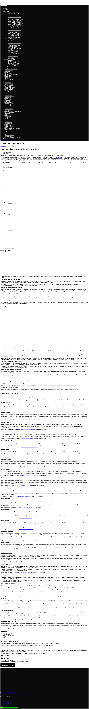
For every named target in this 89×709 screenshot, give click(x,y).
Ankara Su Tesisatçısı (36, 693)
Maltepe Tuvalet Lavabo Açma (14, 13)
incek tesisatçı (8, 116)
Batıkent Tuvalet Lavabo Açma (14, 22)
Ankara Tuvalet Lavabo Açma (11, 12)
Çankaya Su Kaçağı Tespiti (13, 44)
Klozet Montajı (8, 86)
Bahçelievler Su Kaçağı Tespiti (14, 48)
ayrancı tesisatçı (8, 93)
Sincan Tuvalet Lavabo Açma (14, 18)
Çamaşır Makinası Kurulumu (11, 69)
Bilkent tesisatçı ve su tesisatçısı (26, 507)
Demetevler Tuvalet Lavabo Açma (15, 32)
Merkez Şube (11, 693)
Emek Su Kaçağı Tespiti (13, 56)
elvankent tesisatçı (9, 109)
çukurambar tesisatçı (9, 103)
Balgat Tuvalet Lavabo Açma (14, 36)
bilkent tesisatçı (8, 100)
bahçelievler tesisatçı (9, 96)
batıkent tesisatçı (8, 98)
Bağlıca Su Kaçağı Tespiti (13, 49)
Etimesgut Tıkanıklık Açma (13, 61)
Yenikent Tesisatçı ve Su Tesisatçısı (13, 137)
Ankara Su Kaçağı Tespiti (10, 38)
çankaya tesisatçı (9, 101)
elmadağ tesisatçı (9, 108)
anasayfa (5, 8)
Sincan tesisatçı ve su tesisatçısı (26, 485)
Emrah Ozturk (13, 696)
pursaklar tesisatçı (9, 126)
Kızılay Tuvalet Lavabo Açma (14, 37)
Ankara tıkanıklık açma (54, 587)
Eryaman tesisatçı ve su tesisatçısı (27, 409)
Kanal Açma (8, 72)
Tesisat (55, 693)
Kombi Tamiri (8, 75)
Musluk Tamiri (8, 77)
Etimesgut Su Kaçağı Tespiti (14, 41)
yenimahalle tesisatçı (9, 134)
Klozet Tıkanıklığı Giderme (11, 74)
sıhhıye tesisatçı (8, 130)
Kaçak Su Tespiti (11, 58)
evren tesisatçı (8, 114)
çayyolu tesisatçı (8, 102)
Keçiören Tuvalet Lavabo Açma (14, 15)
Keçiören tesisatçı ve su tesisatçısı (27, 429)
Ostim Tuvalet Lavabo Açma (14, 26)
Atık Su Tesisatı (8, 66)
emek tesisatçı (8, 110)
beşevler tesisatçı (9, 99)
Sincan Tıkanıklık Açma (13, 62)
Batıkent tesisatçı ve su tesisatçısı (27, 419)
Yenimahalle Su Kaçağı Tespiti (14, 43)
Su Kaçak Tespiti (9, 83)
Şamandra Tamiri (9, 79)
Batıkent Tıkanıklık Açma (13, 64)
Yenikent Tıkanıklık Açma (13, 65)
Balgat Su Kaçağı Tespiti (13, 50)
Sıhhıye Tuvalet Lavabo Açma (14, 31)
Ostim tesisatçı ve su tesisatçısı (25, 518)
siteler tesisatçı (8, 129)
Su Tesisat (51, 693)
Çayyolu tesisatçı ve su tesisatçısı (27, 475)
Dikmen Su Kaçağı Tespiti (13, 54)
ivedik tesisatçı (8, 117)
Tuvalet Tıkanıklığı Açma (10, 85)
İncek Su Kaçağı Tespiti (13, 57)
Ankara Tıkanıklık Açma (10, 59)
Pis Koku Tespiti (8, 78)
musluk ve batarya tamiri (46, 589)
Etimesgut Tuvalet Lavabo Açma (15, 24)
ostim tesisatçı (8, 125)
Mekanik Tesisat (8, 76)
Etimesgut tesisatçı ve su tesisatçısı (27, 466)
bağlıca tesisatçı (8, 95)
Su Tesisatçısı (65, 693)
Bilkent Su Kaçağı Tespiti (13, 52)
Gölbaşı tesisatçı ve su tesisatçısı (26, 529)
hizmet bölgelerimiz (7, 91)
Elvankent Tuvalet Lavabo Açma (15, 21)
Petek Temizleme (9, 89)
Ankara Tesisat (45, 693)
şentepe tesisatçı (9, 127)
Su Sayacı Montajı (9, 84)
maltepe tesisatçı (9, 123)
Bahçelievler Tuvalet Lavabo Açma (15, 19)
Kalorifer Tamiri (8, 71)
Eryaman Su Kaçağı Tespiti (13, 39)
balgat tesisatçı (8, 97)
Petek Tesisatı (8, 90)
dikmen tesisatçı (8, 106)
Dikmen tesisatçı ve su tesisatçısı (26, 457)
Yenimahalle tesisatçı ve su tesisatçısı (29, 447)
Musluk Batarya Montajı (10, 87)
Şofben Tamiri (8, 82)
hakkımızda (5, 9)
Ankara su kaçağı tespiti (47, 585)
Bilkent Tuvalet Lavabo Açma (14, 33)
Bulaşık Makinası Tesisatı (10, 67)
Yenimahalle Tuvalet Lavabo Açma (15, 25)
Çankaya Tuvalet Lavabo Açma (14, 17)
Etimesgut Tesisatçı (9, 112)
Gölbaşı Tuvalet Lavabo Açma (14, 20)
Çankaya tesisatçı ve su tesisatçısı (27, 438)
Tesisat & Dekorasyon (26, 693)
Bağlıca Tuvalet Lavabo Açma (14, 35)
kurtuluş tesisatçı (8, 122)
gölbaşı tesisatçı (8, 115)
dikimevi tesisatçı (9, 105)
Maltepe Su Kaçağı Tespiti (13, 46)
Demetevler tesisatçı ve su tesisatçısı (29, 561)
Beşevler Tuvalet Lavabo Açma (14, 14)
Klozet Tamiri (8, 73)
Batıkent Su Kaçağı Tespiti (13, 51)
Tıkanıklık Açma (11, 60)
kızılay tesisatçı (8, 136)
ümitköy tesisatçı (8, 132)
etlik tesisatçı (8, 113)
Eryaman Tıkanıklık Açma (13, 63)
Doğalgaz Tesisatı (9, 70)
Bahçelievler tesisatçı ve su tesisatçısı (29, 539)
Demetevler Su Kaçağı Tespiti (14, 45)
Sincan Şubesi (18, 693)
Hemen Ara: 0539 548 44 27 (8, 665)
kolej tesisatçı (8, 121)
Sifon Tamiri (7, 80)
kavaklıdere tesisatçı (9, 118)
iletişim (4, 138)
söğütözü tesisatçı (9, 131)
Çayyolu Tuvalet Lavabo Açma (14, 34)
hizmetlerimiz (6, 11)
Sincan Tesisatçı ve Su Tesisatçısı (12, 128)
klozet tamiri (43, 591)
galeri (4, 10)
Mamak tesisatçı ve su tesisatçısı (26, 572)
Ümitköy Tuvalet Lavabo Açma (14, 30)
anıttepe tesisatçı (9, 92)
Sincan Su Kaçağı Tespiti (13, 40)
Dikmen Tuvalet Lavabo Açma (14, 27)
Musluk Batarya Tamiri (10, 88)
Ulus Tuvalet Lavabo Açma (13, 28)
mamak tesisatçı (8, 124)
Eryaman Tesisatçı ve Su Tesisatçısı (13, 111)
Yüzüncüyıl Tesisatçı (9, 135)
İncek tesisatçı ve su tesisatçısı (24, 496)
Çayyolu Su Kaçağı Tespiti (13, 53)
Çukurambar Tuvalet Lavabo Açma (15, 23)
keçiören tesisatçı (9, 119)
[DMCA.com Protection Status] (8, 692)
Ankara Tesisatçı (4, 693)
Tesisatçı (60, 693)
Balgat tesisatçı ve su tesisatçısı (25, 550)
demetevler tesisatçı (9, 104)
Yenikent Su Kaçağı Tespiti (13, 47)
